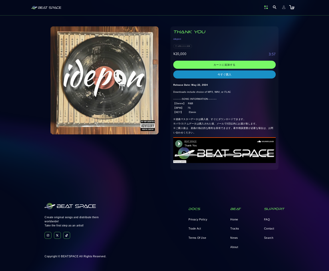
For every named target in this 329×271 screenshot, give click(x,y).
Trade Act (194, 228)
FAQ (267, 219)
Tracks (234, 228)
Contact (269, 228)
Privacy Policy (197, 219)
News (234, 237)
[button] (274, 7)
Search (268, 237)
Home (234, 219)
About (234, 247)
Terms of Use (197, 237)
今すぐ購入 (224, 74)
